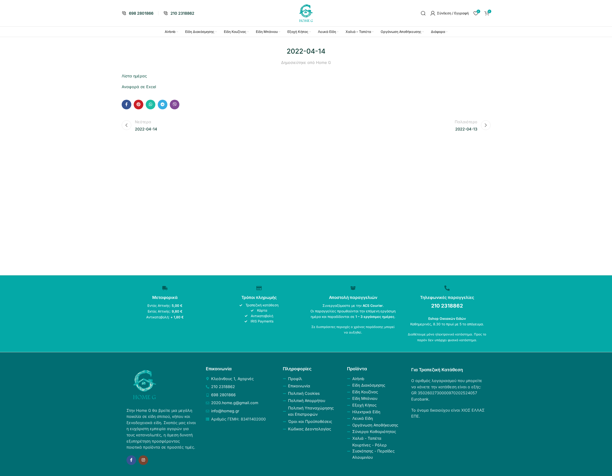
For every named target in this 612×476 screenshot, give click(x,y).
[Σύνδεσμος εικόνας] (144, 384)
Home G (323, 62)
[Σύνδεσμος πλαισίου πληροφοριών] (137, 13)
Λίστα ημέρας (134, 76)
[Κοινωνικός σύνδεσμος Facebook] (126, 104)
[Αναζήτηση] (423, 13)
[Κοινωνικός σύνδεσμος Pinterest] (138, 104)
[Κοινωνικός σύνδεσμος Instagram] (143, 460)
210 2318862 (447, 306)
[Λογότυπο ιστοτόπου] (306, 12)
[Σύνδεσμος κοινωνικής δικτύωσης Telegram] (162, 104)
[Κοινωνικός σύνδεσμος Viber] (174, 104)
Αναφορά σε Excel (139, 86)
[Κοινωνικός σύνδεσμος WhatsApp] (150, 104)
